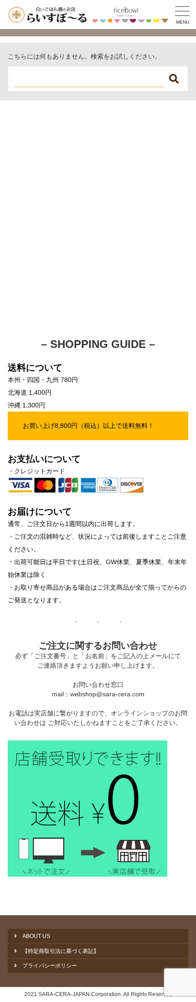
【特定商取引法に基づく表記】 (60, 951)
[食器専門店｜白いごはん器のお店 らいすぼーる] (90, 14)
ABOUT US (36, 936)
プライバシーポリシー (49, 965)
